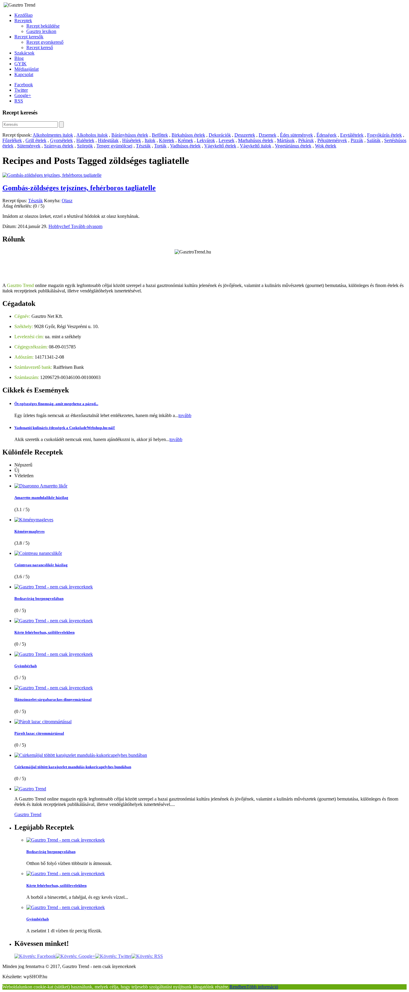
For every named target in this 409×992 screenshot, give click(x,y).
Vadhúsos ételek (185, 145)
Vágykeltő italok (255, 145)
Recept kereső (39, 47)
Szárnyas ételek (58, 145)
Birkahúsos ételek (188, 135)
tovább (184, 415)
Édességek (326, 135)
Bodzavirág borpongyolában (38, 598)
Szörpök (85, 145)
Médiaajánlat (26, 69)
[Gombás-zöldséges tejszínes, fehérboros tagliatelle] (52, 175)
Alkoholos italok (92, 135)
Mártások (286, 140)
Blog (19, 58)
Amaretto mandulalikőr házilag (41, 497)
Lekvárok (206, 140)
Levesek (226, 140)
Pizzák (357, 140)
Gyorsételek (61, 140)
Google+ (22, 95)
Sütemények (28, 145)
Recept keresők (28, 36)
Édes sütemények (296, 135)
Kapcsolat (23, 74)
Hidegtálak (108, 140)
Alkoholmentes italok (53, 135)
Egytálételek (351, 135)
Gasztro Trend (27, 814)
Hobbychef (60, 226)
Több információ (262, 986)
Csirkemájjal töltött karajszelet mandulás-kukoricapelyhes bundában (72, 767)
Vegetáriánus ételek (293, 145)
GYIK (20, 63)
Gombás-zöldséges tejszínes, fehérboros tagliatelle (79, 188)
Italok (150, 140)
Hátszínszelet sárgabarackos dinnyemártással (53, 699)
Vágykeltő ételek (220, 145)
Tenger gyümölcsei (114, 145)
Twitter (21, 90)
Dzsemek (267, 135)
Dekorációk (220, 135)
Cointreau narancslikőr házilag (41, 565)
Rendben (237, 986)
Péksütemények (332, 140)
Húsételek (131, 140)
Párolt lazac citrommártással (39, 733)
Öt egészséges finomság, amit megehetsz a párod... (56, 403)
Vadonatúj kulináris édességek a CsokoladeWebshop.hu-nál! (64, 427)
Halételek (85, 140)
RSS (18, 100)
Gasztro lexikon (41, 31)
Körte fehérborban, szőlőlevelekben (44, 632)
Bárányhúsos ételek (129, 135)
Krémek (185, 140)
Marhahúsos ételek (255, 140)
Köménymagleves (29, 531)
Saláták (374, 140)
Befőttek (160, 135)
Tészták (143, 145)
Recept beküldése (43, 25)
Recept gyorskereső (44, 42)
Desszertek (244, 135)
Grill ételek (35, 140)
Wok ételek (325, 145)
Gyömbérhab (25, 666)
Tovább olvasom (86, 226)
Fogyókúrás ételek (384, 135)
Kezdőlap (23, 15)
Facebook (23, 84)
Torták (160, 145)
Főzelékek (12, 140)
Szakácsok (24, 52)
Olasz (67, 200)
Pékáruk (306, 140)
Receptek (23, 20)
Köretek (166, 140)
